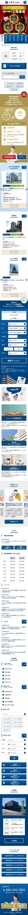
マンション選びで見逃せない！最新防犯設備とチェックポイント (14, 634)
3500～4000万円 (18, 726)
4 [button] (17, 33)
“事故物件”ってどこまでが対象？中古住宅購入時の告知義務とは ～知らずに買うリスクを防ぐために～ (14, 609)
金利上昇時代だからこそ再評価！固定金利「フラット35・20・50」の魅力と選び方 (14, 640)
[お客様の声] (14, 394)
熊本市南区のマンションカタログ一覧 (14, 870)
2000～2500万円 (7, 722)
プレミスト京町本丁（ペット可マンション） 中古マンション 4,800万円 (14, 541)
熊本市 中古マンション (5, 45)
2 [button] (13, 33)
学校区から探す (19, 86)
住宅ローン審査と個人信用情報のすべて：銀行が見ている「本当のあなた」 (14, 616)
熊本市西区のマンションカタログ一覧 (14, 865)
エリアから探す (10, 83)
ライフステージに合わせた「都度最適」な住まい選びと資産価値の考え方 (14, 590)
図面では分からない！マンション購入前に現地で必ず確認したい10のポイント (14, 646)
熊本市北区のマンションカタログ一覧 (14, 874)
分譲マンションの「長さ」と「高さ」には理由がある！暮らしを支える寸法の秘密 (13, 597)
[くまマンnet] (12, 2)
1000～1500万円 (7, 719)
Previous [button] (1, 19)
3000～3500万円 (7, 726)
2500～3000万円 (18, 722)
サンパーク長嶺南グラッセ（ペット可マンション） (13, 189)
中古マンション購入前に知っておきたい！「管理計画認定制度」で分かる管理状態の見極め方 (14, 627)
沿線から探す (20, 83)
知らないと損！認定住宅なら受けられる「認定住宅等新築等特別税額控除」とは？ (13, 505)
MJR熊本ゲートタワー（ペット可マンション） (13, 281)
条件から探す (14, 89)
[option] (14, 19)
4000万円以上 (6, 730)
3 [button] (15, 33)
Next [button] (26, 19)
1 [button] (10, 33)
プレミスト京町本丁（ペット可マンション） (14, 238)
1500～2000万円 (18, 719)
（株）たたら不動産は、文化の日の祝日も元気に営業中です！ (14, 603)
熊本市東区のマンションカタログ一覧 (14, 860)
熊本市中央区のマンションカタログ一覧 (14, 856)
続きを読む (17, 516)
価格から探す (9, 86)
